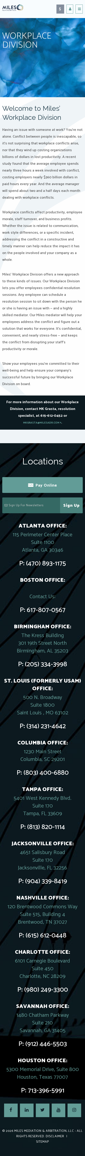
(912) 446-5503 (46, 1044)
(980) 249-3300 (46, 989)
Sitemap (42, 1141)
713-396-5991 (46, 1090)
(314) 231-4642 (46, 726)
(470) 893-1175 (46, 563)
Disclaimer (55, 1136)
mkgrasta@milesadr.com (41, 423)
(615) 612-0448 (46, 935)
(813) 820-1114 (46, 827)
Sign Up (71, 505)
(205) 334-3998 (46, 664)
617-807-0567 (46, 610)
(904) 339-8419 (46, 881)
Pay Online (46, 485)
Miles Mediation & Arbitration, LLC (44, 1131)
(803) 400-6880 (46, 772)
